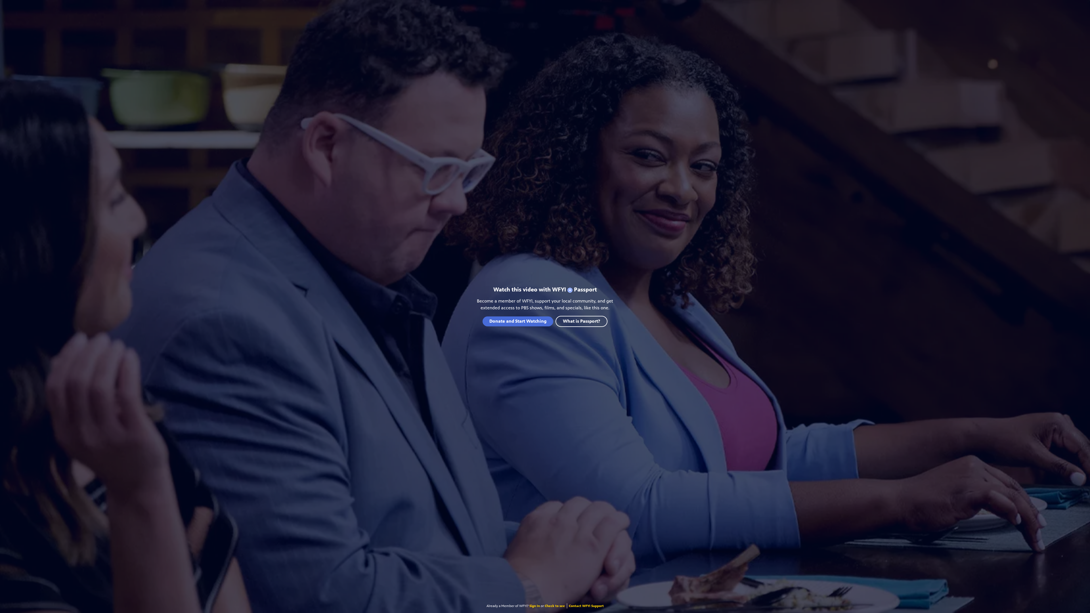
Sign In (534, 606)
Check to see (555, 606)
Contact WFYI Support (586, 606)
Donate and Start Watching (517, 321)
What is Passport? (581, 321)
